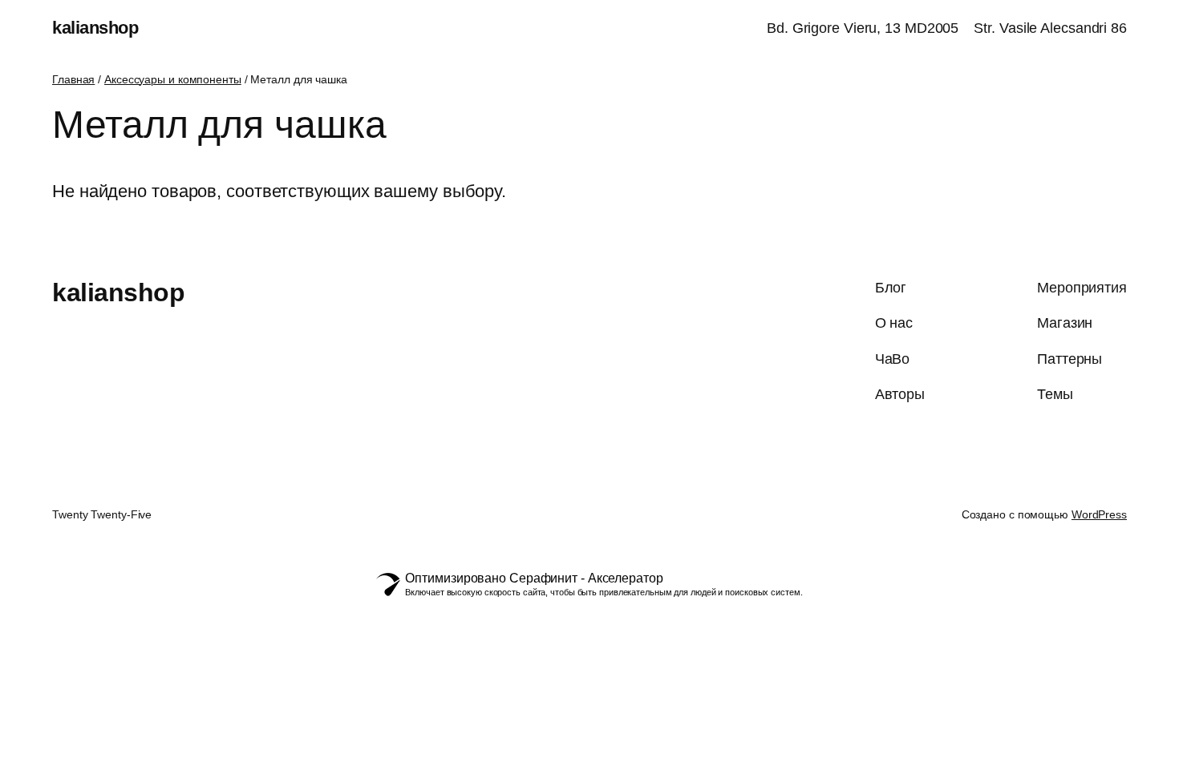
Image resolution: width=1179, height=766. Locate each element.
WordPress (1099, 514)
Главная (73, 79)
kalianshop (95, 28)
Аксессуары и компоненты (172, 79)
